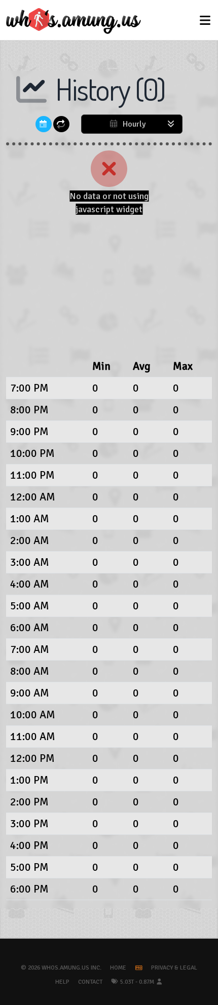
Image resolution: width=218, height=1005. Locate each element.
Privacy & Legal (174, 968)
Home (118, 968)
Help (62, 982)
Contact (90, 982)
